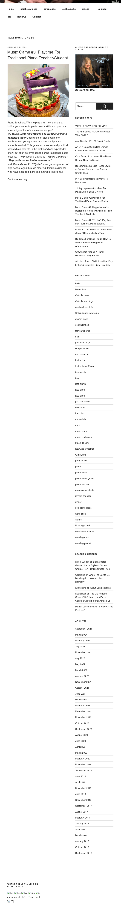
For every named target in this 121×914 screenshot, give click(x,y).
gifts (77, 336)
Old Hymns (80, 454)
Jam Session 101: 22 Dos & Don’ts (92, 141)
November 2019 (83, 764)
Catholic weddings (84, 301)
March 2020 (81, 752)
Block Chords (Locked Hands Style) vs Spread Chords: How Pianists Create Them (93, 169)
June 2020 (80, 740)
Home (11, 8)
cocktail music (82, 324)
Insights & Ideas (28, 8)
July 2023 (80, 646)
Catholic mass (82, 295)
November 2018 (83, 788)
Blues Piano (81, 289)
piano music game (84, 478)
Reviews (21, 16)
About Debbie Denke (100, 587)
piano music (81, 472)
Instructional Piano (84, 366)
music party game (84, 437)
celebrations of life (84, 307)
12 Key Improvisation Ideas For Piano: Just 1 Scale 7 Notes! (91, 190)
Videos (85, 8)
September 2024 (83, 628)
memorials (80, 419)
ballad (78, 283)
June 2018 (80, 793)
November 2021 (83, 681)
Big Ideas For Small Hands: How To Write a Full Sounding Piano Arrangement (93, 242)
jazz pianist (80, 383)
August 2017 (81, 811)
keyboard (80, 407)
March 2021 (81, 699)
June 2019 (80, 776)
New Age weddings (84, 448)
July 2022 (80, 658)
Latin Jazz (80, 413)
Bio (9, 16)
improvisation (82, 354)
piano (78, 466)
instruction (80, 360)
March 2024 (81, 634)
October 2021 (82, 687)
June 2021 (80, 693)
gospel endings (82, 342)
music (78, 425)
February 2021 (82, 705)
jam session (81, 371)
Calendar (102, 8)
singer (78, 501)
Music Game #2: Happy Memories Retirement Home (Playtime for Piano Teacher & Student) (93, 211)
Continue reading (17, 179)
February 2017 (82, 817)
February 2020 (82, 758)
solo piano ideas (83, 507)
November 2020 (83, 717)
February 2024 (82, 640)
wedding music (82, 537)
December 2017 (83, 799)
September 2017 (83, 805)
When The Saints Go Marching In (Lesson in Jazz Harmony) (92, 578)
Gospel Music (82, 348)
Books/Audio (69, 8)
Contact (36, 16)
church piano (81, 318)
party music (81, 460)
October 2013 (82, 847)
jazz (77, 377)
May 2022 (80, 664)
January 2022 (82, 676)
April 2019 (80, 782)
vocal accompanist (84, 531)
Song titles (80, 513)
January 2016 (82, 841)
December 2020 (83, 711)
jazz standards (82, 401)
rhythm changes (83, 495)
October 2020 (82, 723)
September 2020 (83, 729)
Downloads (49, 8)
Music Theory (82, 442)
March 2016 (81, 835)
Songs (78, 519)
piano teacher (82, 484)
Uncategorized (82, 525)
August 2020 (81, 734)
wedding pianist (83, 543)
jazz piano (80, 389)
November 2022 (83, 652)
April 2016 (80, 829)
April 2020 (80, 746)
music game (81, 431)
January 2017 (82, 823)
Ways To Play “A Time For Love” (91, 125)
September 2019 (83, 770)
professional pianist (85, 490)
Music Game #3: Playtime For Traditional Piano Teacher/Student (37, 54)
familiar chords (82, 330)
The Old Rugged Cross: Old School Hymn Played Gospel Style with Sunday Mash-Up (92, 597)
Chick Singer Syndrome (87, 312)
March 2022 (81, 670)
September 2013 (83, 852)
